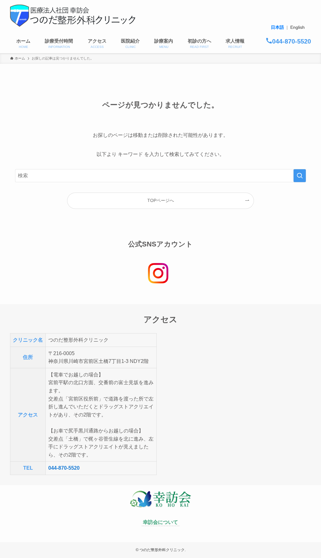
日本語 (277, 27)
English (297, 27)
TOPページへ (160, 200)
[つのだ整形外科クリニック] (72, 15)
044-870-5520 (64, 468)
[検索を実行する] (299, 175)
